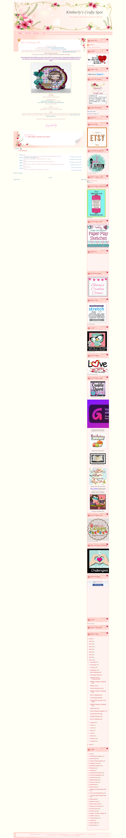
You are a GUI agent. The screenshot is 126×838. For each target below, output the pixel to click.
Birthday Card (94, 763)
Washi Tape (93, 823)
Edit (44, 33)
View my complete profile (93, 47)
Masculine (93, 799)
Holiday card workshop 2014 (98, 789)
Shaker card (93, 815)
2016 (90, 646)
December (93, 662)
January (92, 741)
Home (20, 33)
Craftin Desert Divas (96, 772)
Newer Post (17, 179)
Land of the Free (94, 708)
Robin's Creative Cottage (97, 813)
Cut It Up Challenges (96, 775)
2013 (90, 654)
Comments (36, 33)
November (93, 665)
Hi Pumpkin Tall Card (96, 675)
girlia (20, 165)
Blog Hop (93, 768)
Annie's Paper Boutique (97, 761)
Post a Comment (18, 173)
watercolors (93, 825)
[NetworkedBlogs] (97, 581)
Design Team (94, 777)
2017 (90, 644)
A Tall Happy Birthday (96, 697)
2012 (90, 657)
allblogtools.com (66, 835)
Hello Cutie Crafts (91, 111)
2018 (90, 641)
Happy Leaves (94, 685)
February (93, 738)
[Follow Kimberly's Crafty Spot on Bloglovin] (95, 75)
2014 (90, 652)
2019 (90, 638)
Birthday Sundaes (95, 765)
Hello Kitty (93, 784)
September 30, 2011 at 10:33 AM (75, 162)
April (91, 733)
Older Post (84, 179)
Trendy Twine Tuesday (96, 713)
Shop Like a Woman (52, 834)
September (93, 670)
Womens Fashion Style (63, 834)
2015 (90, 649)
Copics (92, 770)
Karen (21, 155)
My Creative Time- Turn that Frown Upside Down (51, 102)
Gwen (21, 168)
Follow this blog (97, 584)
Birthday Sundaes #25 (96, 716)
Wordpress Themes (79, 834)
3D (91, 754)
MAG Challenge (32, 136)
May (91, 730)
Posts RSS (28, 33)
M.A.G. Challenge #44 (96, 695)
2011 (90, 660)
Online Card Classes (96, 806)
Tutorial (92, 820)
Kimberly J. (92, 44)
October (92, 667)
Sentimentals (39, 136)
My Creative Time (95, 804)
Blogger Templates (75, 835)
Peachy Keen (94, 808)
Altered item (93, 758)
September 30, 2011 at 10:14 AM (75, 159)
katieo (21, 163)
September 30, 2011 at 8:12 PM (76, 164)
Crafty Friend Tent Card (96, 688)
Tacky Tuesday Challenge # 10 (98, 711)
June (91, 728)
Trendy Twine (94, 818)
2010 (90, 744)
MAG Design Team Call (69, 51)
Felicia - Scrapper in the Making (27, 157)
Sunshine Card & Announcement (95, 678)
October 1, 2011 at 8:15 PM (76, 167)
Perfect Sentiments (98, 467)
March (92, 736)
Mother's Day (94, 801)
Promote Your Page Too (93, 113)
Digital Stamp (94, 780)
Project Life (93, 811)
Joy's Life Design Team (96, 793)
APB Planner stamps (96, 756)
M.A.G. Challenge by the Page (56, 47)
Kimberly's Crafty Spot (84, 12)
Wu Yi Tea (90, 834)
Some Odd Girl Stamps (47, 101)
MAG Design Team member (59, 49)
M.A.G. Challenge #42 (96, 719)
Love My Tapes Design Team (98, 795)
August (92, 722)
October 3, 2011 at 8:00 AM (76, 170)
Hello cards (93, 787)
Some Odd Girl (46, 136)
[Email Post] (20, 148)
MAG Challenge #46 (30, 42)
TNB (95, 834)
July (91, 725)
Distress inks (94, 782)
